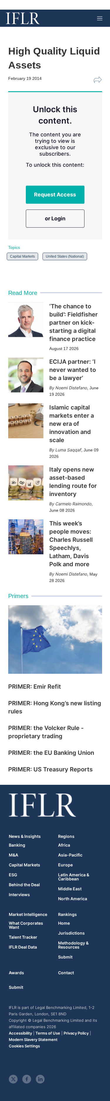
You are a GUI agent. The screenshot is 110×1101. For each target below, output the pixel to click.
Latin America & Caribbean (73, 877)
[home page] (23, 18)
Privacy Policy (76, 1033)
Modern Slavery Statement (33, 1039)
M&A (13, 855)
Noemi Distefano (71, 387)
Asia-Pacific (70, 855)
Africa (64, 845)
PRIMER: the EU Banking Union (51, 752)
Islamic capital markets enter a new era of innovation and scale (71, 424)
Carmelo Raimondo (73, 503)
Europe (65, 865)
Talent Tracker (23, 937)
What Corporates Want (26, 925)
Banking (17, 845)
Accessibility (20, 1033)
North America (72, 899)
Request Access (55, 194)
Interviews (19, 895)
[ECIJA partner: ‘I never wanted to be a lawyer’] (25, 375)
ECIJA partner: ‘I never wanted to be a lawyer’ (72, 369)
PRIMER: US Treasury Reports (50, 769)
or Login (55, 218)
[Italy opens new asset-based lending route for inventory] (25, 482)
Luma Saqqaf (68, 449)
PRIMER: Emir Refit (34, 686)
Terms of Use (47, 1033)
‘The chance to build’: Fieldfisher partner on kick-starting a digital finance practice (73, 322)
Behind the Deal (24, 885)
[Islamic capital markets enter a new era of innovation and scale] (25, 420)
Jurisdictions (71, 933)
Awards (16, 972)
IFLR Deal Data (23, 947)
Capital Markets (22, 256)
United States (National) (65, 256)
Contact (66, 972)
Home (64, 923)
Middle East (70, 889)
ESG (13, 875)
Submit (65, 957)
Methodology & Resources (73, 945)
